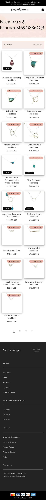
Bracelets (6, 382)
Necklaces (6, 372)
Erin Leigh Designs (21, 498)
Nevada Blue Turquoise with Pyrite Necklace (11, 180)
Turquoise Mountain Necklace (34, 78)
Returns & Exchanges (11, 437)
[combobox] (35, 10)
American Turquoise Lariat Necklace (11, 215)
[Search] (29, 10)
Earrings (6, 387)
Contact (6, 420)
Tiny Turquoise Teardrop (34, 181)
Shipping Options (9, 442)
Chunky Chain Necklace (34, 145)
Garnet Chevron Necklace (12, 316)
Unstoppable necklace (34, 249)
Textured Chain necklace (34, 112)
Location (6, 410)
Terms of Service (9, 452)
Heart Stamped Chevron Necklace (12, 283)
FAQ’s (5, 457)
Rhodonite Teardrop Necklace (12, 78)
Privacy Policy (8, 447)
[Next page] (32, 331)
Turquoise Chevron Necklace (34, 283)
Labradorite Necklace (12, 112)
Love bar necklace (11, 250)
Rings (5, 377)
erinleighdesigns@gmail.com (14, 476)
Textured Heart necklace (34, 215)
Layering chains (9, 392)
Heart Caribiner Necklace (11, 145)
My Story (6, 415)
